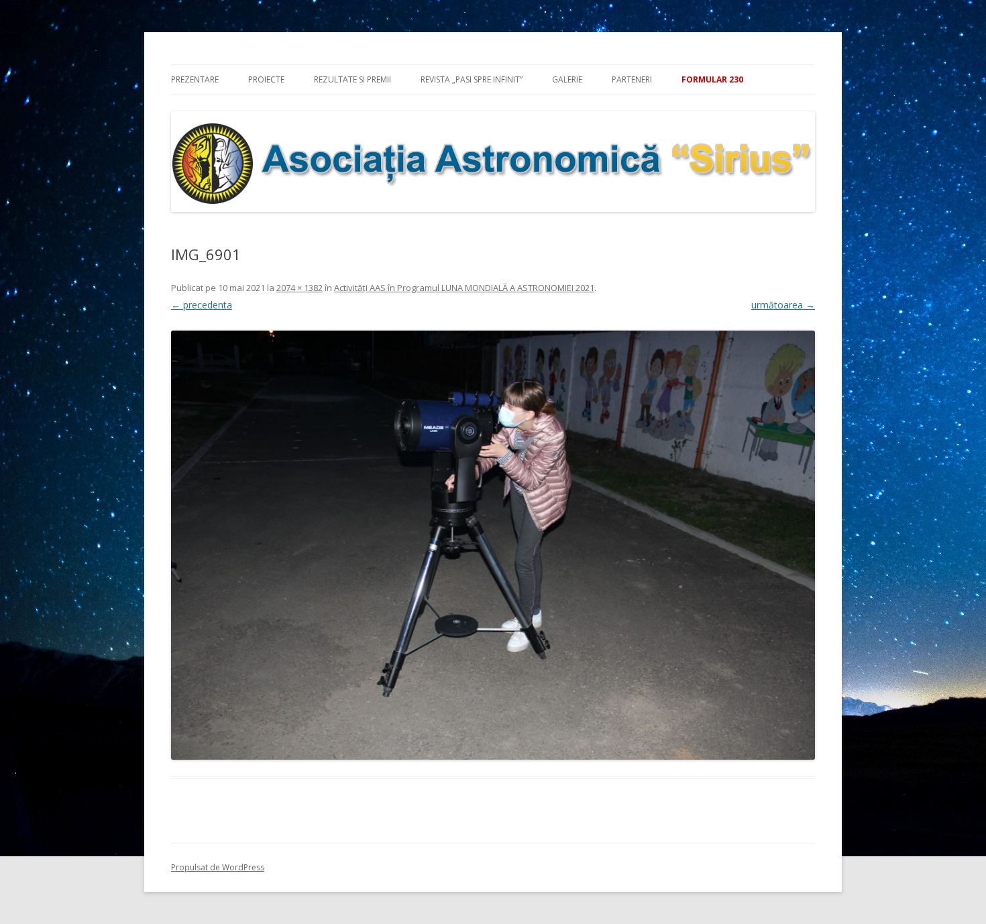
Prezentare (195, 79)
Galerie (567, 79)
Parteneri (632, 79)
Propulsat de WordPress (217, 867)
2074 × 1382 (299, 288)
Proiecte (266, 79)
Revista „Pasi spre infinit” (472, 79)
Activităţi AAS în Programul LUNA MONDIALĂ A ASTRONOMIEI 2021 (464, 288)
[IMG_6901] (493, 545)
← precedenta (201, 304)
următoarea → (783, 304)
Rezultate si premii (352, 79)
